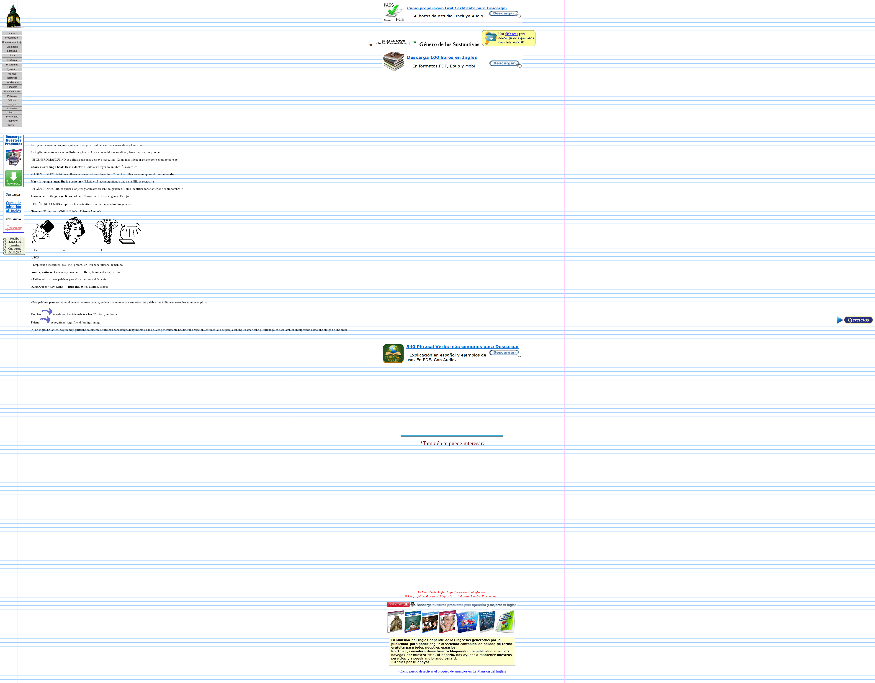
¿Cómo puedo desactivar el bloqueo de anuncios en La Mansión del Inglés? (452, 671)
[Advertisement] (452, 108)
